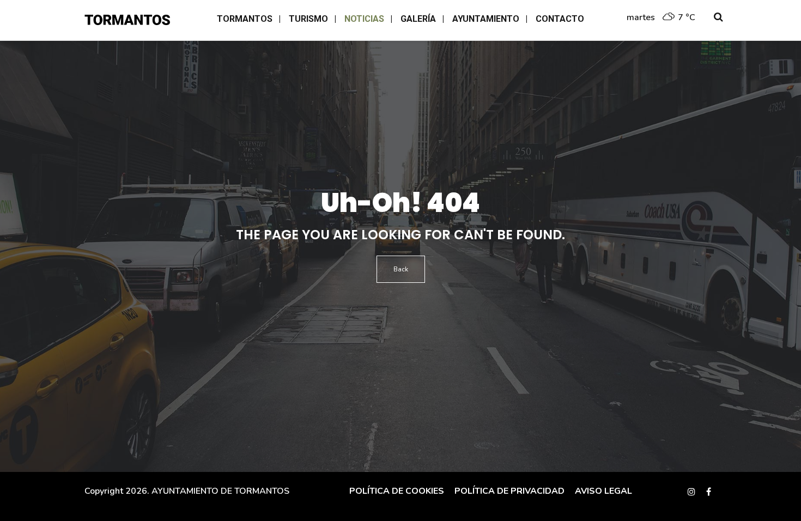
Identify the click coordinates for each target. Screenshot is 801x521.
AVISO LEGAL (602, 491)
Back (400, 269)
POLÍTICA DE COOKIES (396, 491)
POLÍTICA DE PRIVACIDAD (508, 491)
